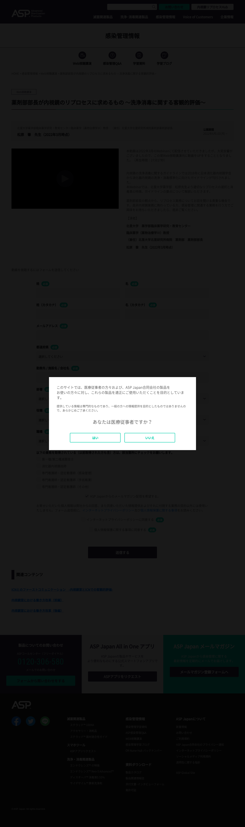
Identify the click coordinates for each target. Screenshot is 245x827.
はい (95, 437)
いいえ (149, 437)
